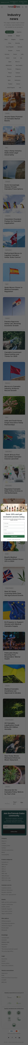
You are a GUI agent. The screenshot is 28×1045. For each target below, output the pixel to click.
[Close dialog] (26, 505)
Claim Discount (14, 536)
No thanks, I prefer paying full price (14, 539)
